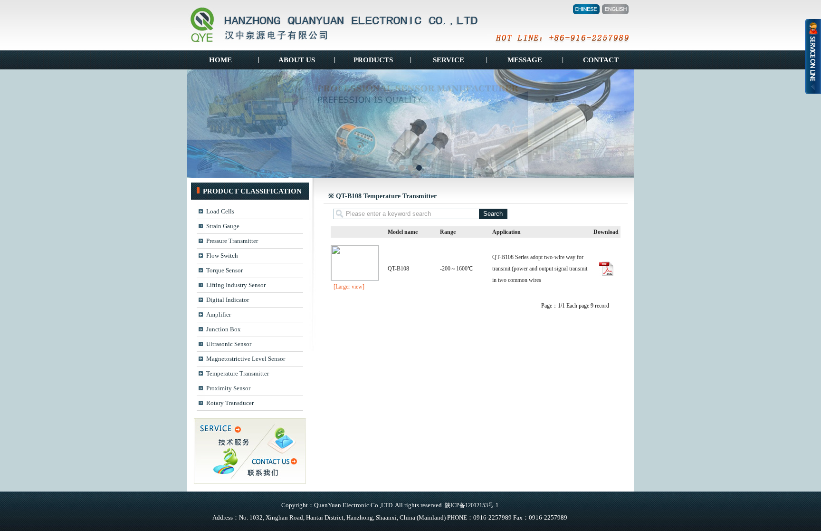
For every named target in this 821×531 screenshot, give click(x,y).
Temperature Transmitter (237, 373)
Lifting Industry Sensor (236, 285)
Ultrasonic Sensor (228, 344)
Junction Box (223, 329)
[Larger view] (349, 286)
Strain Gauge (222, 226)
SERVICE (448, 60)
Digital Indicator (227, 299)
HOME (220, 60)
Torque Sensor (224, 270)
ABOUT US (296, 60)
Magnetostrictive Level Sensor (245, 358)
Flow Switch (222, 255)
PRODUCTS (372, 60)
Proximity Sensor (228, 388)
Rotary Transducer (230, 402)
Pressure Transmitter (232, 240)
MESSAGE (524, 60)
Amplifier (218, 314)
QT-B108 (398, 268)
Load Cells (220, 211)
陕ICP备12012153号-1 (471, 505)
